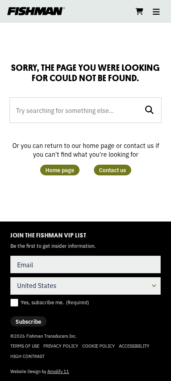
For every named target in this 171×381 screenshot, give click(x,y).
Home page (59, 170)
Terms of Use (24, 345)
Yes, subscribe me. (55, 302)
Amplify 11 (58, 371)
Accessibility (134, 345)
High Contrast (27, 356)
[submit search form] (149, 109)
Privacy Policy (60, 345)
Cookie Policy (98, 345)
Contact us (112, 170)
